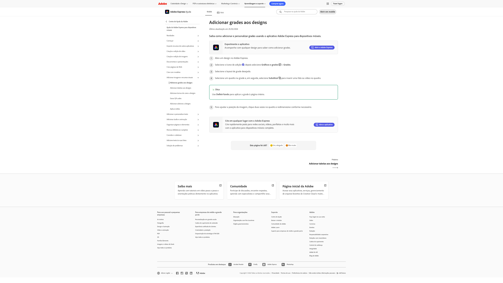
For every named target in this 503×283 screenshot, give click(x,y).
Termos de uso (285, 273)
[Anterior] (241, 166)
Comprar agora (277, 3)
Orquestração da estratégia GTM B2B (207, 234)
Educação (236, 217)
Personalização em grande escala (206, 219)
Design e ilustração (163, 226)
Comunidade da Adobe (278, 224)
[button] (328, 4)
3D (158, 237)
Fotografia (160, 223)
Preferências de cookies (299, 273)
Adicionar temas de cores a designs (182, 93)
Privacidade (275, 273)
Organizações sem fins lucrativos (243, 220)
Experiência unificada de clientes (205, 226)
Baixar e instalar (276, 220)
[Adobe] (162, 3)
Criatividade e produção (202, 230)
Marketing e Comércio (229, 3)
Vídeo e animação (163, 230)
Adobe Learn (275, 227)
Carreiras (312, 224)
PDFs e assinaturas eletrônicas (203, 3)
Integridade (313, 249)
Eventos (311, 227)
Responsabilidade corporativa (318, 234)
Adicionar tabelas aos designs (180, 88)
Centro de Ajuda (276, 217)
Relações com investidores (317, 238)
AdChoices (342, 273)
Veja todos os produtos (164, 248)
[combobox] (296, 11)
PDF (158, 234)
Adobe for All (313, 252)
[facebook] (177, 273)
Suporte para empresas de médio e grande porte (286, 231)
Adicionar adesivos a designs (180, 104)
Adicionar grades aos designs (181, 83)
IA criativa (160, 219)
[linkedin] (191, 273)
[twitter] (186, 273)
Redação (312, 231)
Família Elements (162, 241)
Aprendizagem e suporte (254, 3)
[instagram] (182, 273)
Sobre (311, 220)
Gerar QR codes (175, 98)
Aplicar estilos (175, 109)
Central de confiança (315, 245)
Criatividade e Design (178, 3)
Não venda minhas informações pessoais (322, 273)
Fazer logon (337, 3)
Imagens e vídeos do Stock (165, 244)
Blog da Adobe (314, 256)
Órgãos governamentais (241, 224)
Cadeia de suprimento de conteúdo (206, 223)
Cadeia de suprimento (316, 242)
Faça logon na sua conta (317, 217)
